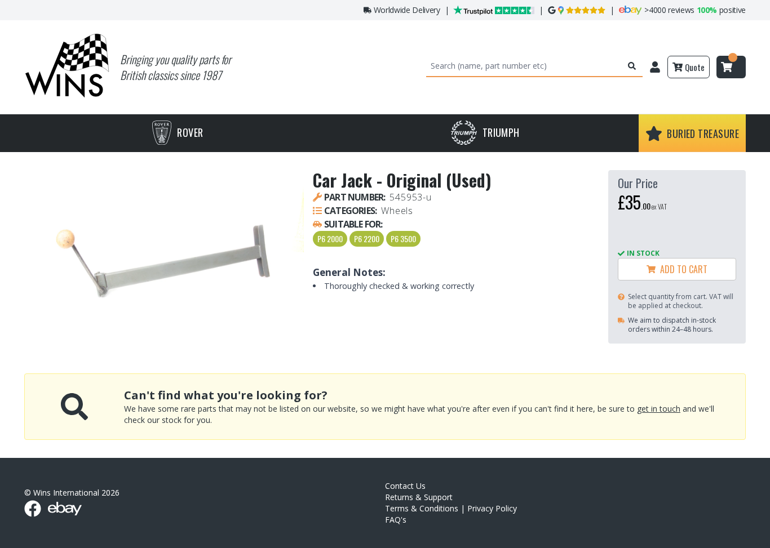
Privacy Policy (492, 508)
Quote (695, 67)
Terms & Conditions (421, 508)
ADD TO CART (681, 269)
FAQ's (395, 519)
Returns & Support (419, 497)
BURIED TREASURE (703, 133)
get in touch (658, 408)
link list (760, 544)
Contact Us (405, 485)
